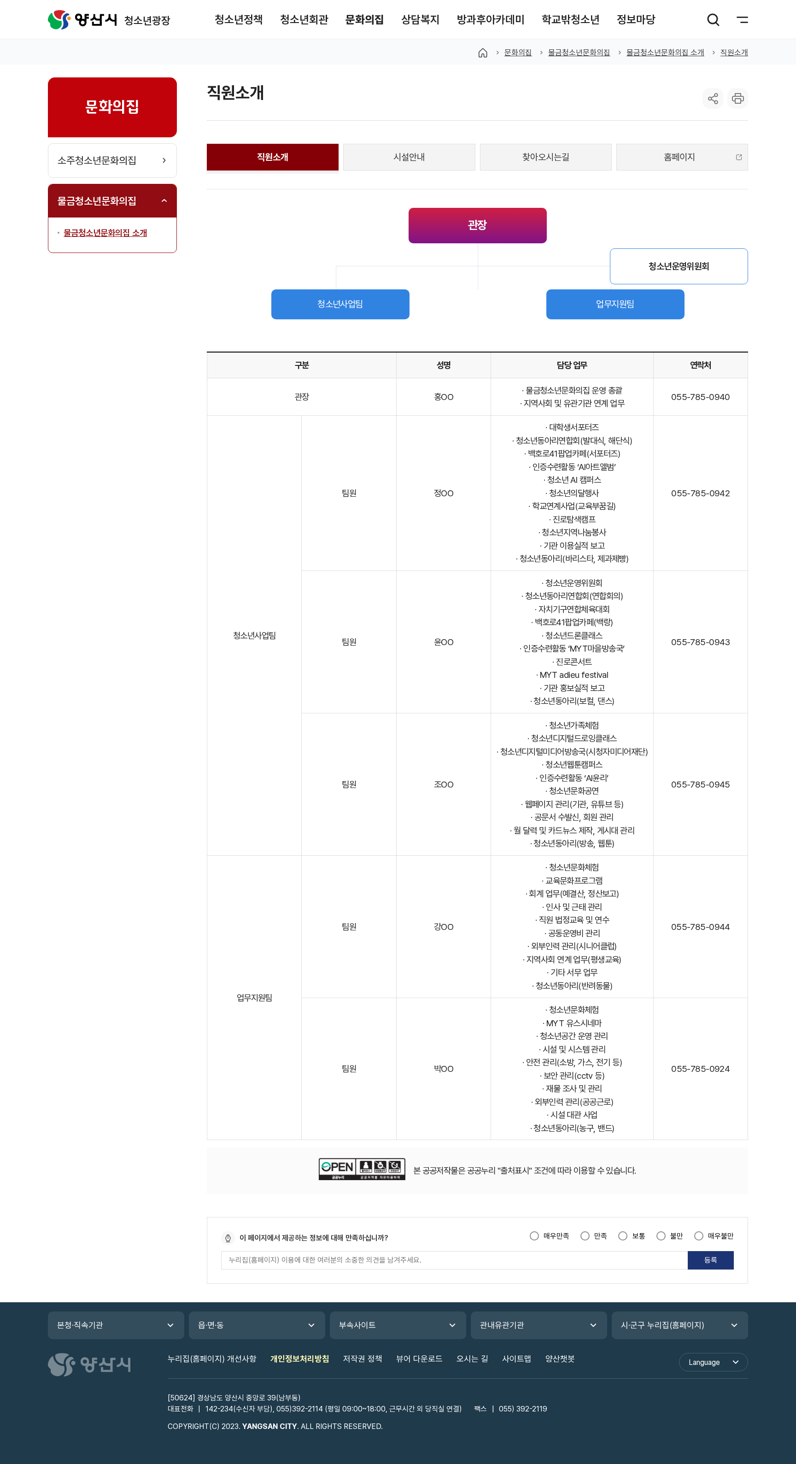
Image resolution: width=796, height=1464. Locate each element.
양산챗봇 (560, 1359)
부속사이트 (357, 1325)
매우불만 (721, 1236)
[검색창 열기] (713, 20)
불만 (676, 1236)
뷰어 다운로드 (419, 1359)
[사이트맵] (736, 20)
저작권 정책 (362, 1359)
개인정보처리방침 (299, 1359)
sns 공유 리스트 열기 (712, 98)
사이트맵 (517, 1359)
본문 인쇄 (737, 98)
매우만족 (556, 1236)
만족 (600, 1236)
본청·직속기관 (80, 1325)
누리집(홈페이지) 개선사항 (212, 1359)
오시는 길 (472, 1359)
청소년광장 (82, 19)
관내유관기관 (502, 1325)
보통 (638, 1236)
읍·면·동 (211, 1325)
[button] (239, 19)
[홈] (482, 52)
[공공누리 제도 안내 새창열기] (362, 1170)
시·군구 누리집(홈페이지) (662, 1325)
